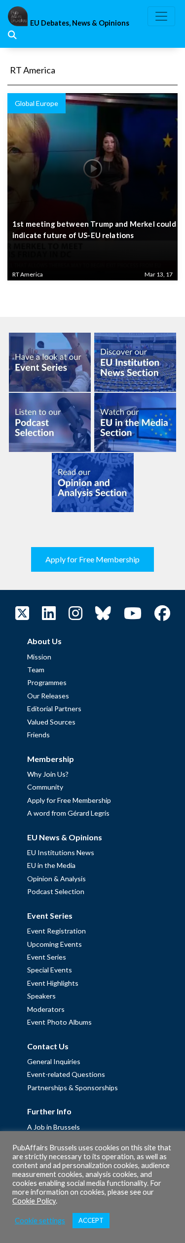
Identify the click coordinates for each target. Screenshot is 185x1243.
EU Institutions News (60, 852)
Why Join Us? (48, 774)
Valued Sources (51, 722)
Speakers (41, 996)
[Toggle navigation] (161, 16)
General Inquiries (53, 1061)
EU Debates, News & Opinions (79, 23)
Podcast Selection (55, 891)
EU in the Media (51, 865)
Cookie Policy (34, 1201)
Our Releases (48, 695)
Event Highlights (52, 983)
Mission (39, 657)
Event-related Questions (66, 1074)
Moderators (46, 1009)
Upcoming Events (54, 944)
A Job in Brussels (53, 1127)
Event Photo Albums (59, 1022)
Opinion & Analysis (56, 878)
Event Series (46, 957)
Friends (38, 734)
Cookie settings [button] (40, 1220)
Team (35, 669)
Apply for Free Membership (92, 559)
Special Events (49, 970)
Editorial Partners (54, 708)
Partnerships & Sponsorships (72, 1087)
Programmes (47, 682)
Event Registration (56, 931)
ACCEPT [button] (91, 1220)
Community (45, 787)
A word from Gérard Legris (68, 813)
